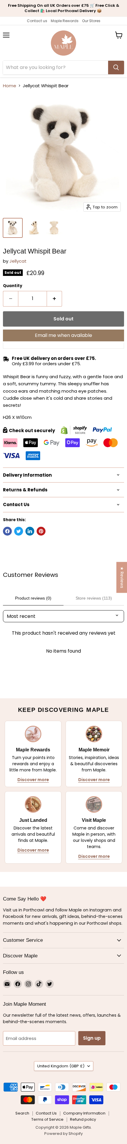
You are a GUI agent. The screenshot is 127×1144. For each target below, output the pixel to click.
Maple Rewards (65, 20)
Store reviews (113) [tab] (94, 598)
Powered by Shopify (63, 1133)
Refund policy (83, 1119)
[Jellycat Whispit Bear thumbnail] (12, 227)
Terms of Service (47, 1119)
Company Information (84, 1113)
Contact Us (46, 1113)
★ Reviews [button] (122, 577)
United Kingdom (60, 1066)
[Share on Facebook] (7, 531)
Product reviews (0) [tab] (33, 598)
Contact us (37, 20)
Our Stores (91, 20)
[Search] (116, 67)
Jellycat (18, 261)
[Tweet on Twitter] (18, 531)
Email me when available (63, 335)
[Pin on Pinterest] (41, 531)
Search (22, 1113)
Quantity (12, 286)
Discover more (33, 779)
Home (9, 85)
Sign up (92, 1038)
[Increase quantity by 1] (54, 298)
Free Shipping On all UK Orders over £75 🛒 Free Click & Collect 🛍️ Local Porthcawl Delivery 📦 (63, 8)
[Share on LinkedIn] (29, 531)
